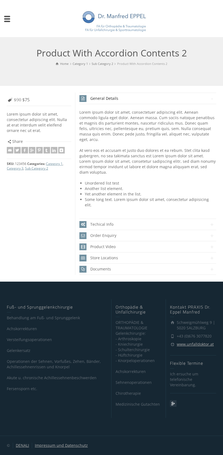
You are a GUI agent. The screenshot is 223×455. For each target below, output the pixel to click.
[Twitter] (17, 150)
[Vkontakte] (61, 150)
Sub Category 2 (36, 168)
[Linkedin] (54, 150)
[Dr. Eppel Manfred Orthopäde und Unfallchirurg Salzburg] (114, 20)
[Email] (10, 150)
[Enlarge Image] (39, 93)
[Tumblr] (47, 150)
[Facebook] (24, 150)
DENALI (22, 445)
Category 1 (54, 164)
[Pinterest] (39, 150)
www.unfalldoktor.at (195, 344)
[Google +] (32, 150)
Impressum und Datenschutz (61, 445)
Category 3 (15, 168)
